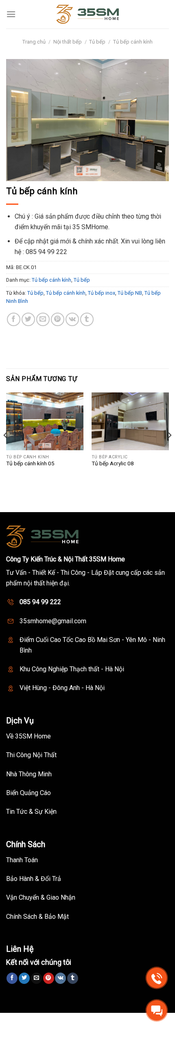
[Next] (169, 452)
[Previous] (6, 452)
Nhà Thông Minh (73, 1022)
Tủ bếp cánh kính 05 (30, 463)
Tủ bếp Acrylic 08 (113, 463)
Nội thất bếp (67, 42)
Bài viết (143, 1022)
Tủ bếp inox (101, 293)
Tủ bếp (97, 42)
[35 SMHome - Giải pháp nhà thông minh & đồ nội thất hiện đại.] (87, 14)
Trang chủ (34, 42)
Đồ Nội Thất (114, 1022)
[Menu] (11, 14)
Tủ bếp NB (130, 293)
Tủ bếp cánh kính (133, 42)
